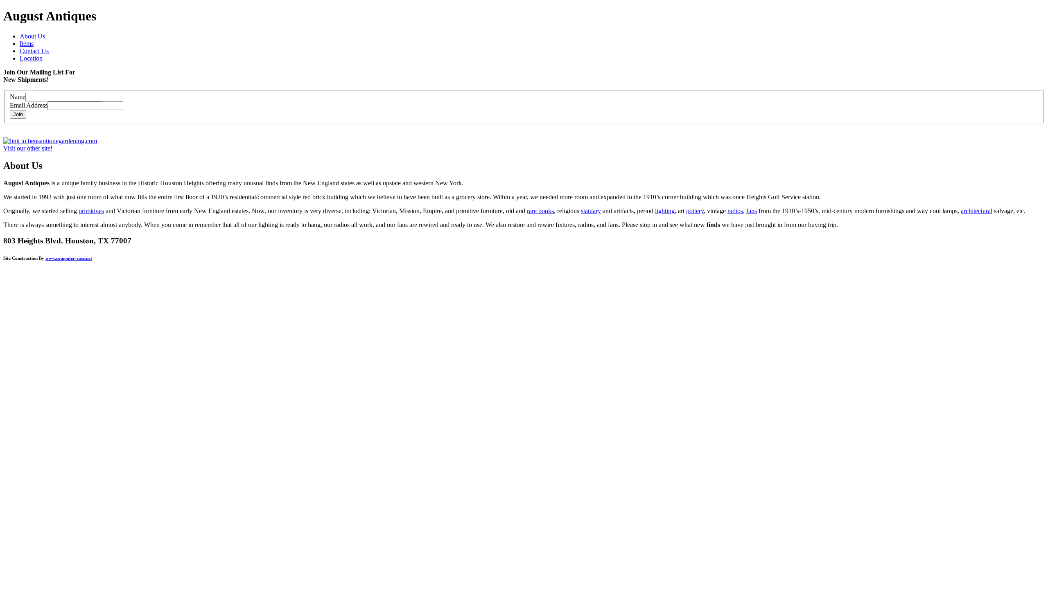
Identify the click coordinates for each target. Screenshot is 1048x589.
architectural (976, 210)
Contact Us (34, 50)
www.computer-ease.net (68, 258)
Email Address (28, 105)
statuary (591, 210)
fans (751, 210)
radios (735, 210)
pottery (695, 210)
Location (31, 58)
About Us (32, 36)
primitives (91, 210)
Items (27, 43)
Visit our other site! (27, 148)
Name (17, 96)
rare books (540, 210)
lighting (665, 210)
